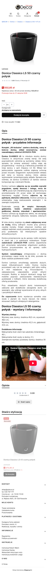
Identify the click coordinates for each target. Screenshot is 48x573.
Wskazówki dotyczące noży (12, 552)
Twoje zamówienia (8, 508)
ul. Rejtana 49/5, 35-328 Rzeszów (14, 498)
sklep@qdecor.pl (8, 490)
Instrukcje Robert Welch (10, 548)
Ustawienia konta (8, 510)
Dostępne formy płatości (11, 522)
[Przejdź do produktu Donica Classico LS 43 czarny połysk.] (24, 437)
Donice (12, 22)
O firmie (4, 564)
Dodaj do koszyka (21, 115)
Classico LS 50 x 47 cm (32, 22)
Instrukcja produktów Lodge (12, 555)
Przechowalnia (7, 512)
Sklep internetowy (21, 570)
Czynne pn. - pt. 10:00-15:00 (12, 494)
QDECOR (4, 22)
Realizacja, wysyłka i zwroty (12, 526)
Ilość (3, 101)
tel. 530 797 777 (8, 492)
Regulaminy (6, 536)
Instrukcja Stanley (8, 550)
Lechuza (5, 69)
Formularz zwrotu (8, 524)
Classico (20, 22)
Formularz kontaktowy (10, 496)
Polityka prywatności (9, 538)
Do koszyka (9, 474)
